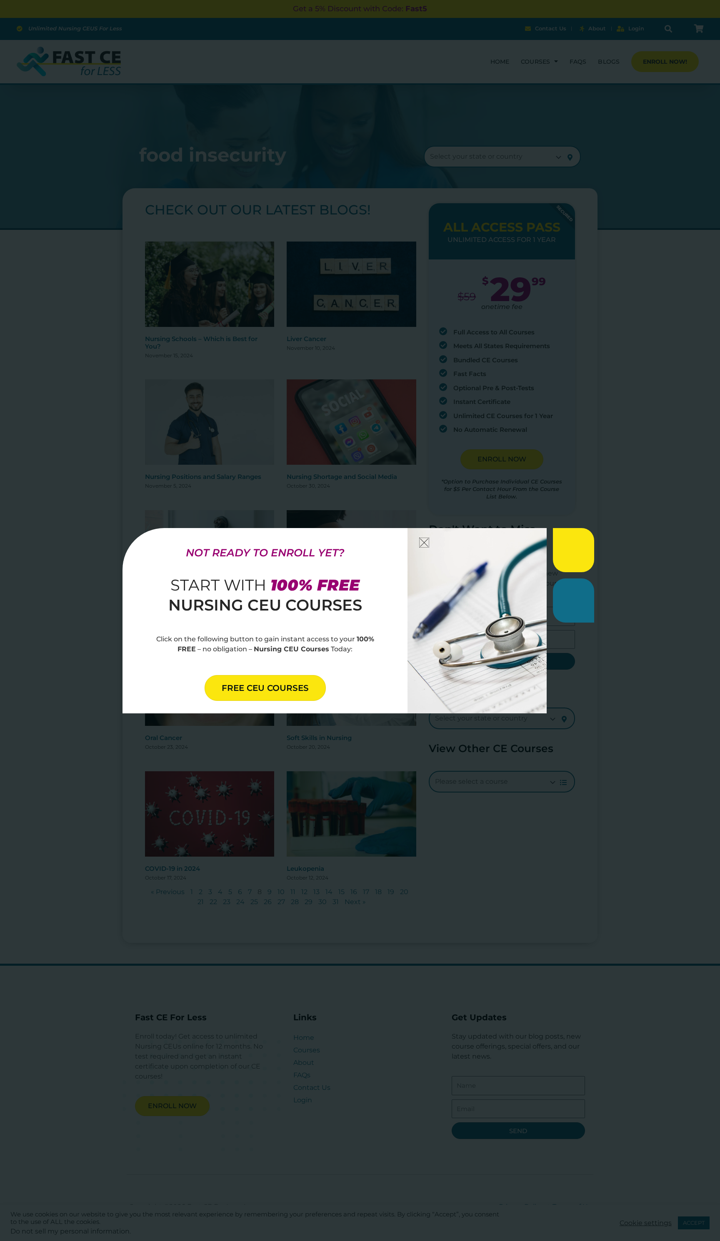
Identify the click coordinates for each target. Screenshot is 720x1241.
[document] (360, 620)
